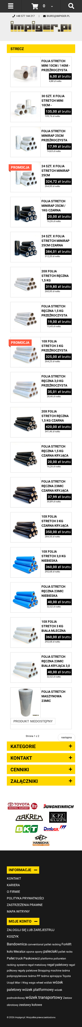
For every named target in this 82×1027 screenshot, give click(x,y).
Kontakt (14, 878)
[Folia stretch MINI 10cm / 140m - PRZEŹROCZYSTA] (25, 59)
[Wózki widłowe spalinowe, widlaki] (41, 836)
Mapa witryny (18, 911)
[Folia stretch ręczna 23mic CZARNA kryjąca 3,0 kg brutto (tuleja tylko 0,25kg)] (25, 479)
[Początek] (41, 25)
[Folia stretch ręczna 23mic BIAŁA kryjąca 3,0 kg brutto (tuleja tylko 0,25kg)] (25, 654)
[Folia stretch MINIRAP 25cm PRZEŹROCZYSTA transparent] (25, 129)
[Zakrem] (29, 814)
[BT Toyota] (22, 802)
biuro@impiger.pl (58, 16)
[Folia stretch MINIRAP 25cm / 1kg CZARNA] (25, 199)
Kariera (13, 885)
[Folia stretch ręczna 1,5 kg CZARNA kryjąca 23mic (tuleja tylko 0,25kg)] (25, 444)
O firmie (13, 891)
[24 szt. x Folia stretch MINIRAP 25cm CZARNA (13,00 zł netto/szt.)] (25, 234)
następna (66, 737)
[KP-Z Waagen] (58, 814)
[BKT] (26, 825)
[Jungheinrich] (58, 802)
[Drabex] (55, 825)
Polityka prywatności (25, 898)
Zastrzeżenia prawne (25, 905)
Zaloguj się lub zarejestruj (30, 930)
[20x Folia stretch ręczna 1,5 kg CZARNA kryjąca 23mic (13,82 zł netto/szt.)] (25, 409)
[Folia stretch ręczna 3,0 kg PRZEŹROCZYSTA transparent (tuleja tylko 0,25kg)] (25, 374)
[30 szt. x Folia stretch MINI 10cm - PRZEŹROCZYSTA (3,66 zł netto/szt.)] (25, 94)
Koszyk (13, 936)
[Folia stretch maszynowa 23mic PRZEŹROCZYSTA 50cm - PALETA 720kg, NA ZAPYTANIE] (25, 689)
